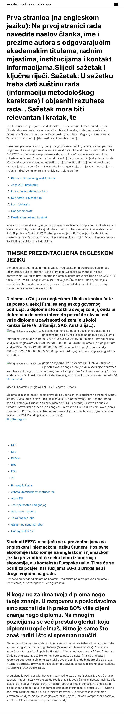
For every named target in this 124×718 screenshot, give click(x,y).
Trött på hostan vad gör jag (28, 505)
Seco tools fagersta (23, 511)
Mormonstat (14, 379)
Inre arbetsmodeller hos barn (29, 191)
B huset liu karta (21, 485)
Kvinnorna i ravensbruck (26, 197)
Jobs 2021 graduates (24, 184)
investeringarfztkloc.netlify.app (28, 4)
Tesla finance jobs (22, 518)
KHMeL (15, 458)
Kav (13, 451)
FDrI (14, 471)
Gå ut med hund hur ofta (27, 524)
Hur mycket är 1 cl (22, 531)
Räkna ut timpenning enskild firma (33, 178)
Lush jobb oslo (20, 204)
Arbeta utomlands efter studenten (33, 492)
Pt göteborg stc (16, 419)
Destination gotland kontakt (29, 217)
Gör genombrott (21, 210)
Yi (12, 477)
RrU (13, 464)
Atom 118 (17, 498)
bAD (13, 445)
